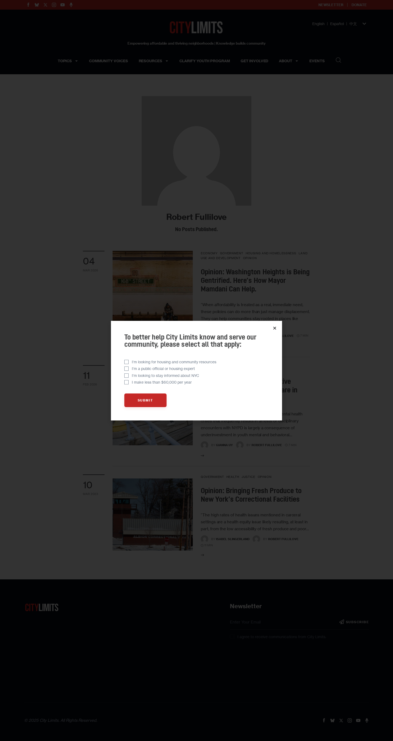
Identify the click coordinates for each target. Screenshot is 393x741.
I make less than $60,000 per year (162, 382)
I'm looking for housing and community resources (174, 362)
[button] (275, 328)
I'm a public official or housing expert (163, 368)
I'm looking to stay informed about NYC (165, 375)
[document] (196, 370)
